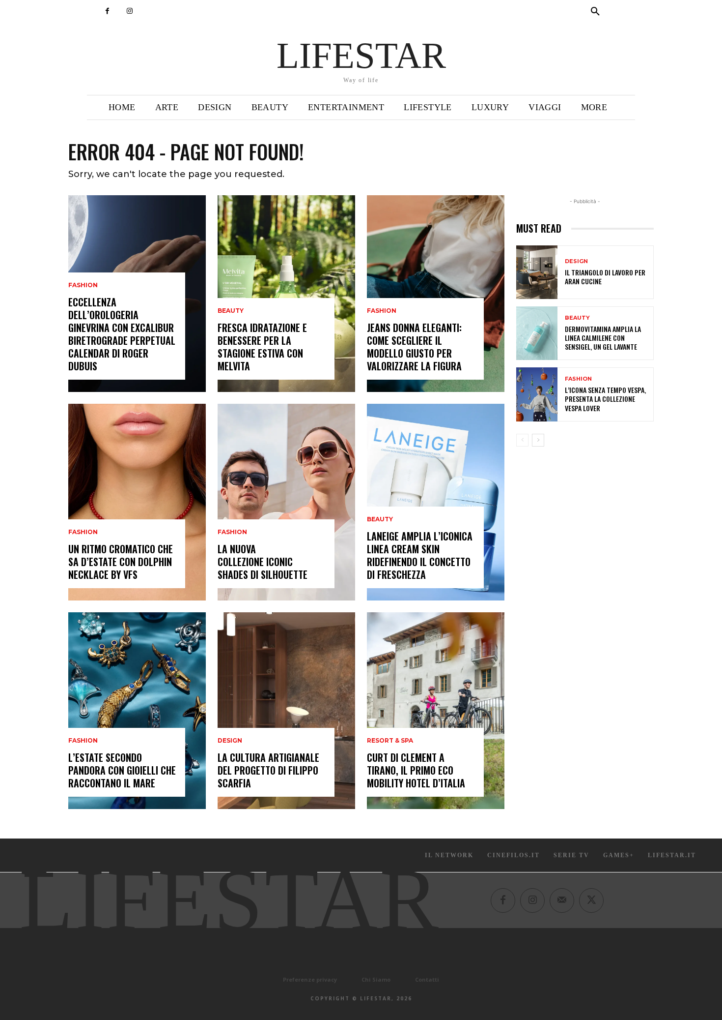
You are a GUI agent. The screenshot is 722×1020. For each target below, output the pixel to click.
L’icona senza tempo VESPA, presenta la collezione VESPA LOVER (605, 399)
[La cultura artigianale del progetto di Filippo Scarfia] (286, 710)
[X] (591, 900)
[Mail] (562, 900)
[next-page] (538, 440)
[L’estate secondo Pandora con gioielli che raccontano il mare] (137, 710)
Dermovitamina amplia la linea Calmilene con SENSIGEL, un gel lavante (603, 338)
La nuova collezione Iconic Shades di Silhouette (262, 561)
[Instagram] (129, 11)
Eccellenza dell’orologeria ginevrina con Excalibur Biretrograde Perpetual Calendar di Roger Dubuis (121, 334)
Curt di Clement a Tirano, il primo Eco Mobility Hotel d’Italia (416, 770)
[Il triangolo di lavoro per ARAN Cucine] (536, 272)
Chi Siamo (375, 979)
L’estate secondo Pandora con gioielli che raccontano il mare (122, 770)
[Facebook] (107, 11)
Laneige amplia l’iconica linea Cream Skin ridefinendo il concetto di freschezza (419, 555)
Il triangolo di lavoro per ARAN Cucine (605, 276)
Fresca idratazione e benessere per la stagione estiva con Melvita (262, 346)
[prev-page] (522, 440)
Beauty (231, 311)
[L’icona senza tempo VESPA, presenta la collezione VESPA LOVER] (536, 394)
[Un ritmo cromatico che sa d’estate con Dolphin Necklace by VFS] (137, 502)
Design (230, 741)
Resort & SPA (390, 741)
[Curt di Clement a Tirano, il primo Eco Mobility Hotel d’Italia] (435, 710)
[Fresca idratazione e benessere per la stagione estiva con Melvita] (286, 293)
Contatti (427, 979)
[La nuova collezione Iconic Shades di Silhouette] (286, 502)
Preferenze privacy (310, 979)
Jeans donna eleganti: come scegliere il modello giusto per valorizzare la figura (414, 346)
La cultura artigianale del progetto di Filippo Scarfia (268, 770)
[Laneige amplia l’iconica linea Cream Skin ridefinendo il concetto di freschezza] (435, 502)
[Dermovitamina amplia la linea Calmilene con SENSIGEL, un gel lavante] (536, 333)
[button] (595, 12)
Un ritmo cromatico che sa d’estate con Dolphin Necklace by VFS (120, 561)
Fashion (83, 285)
